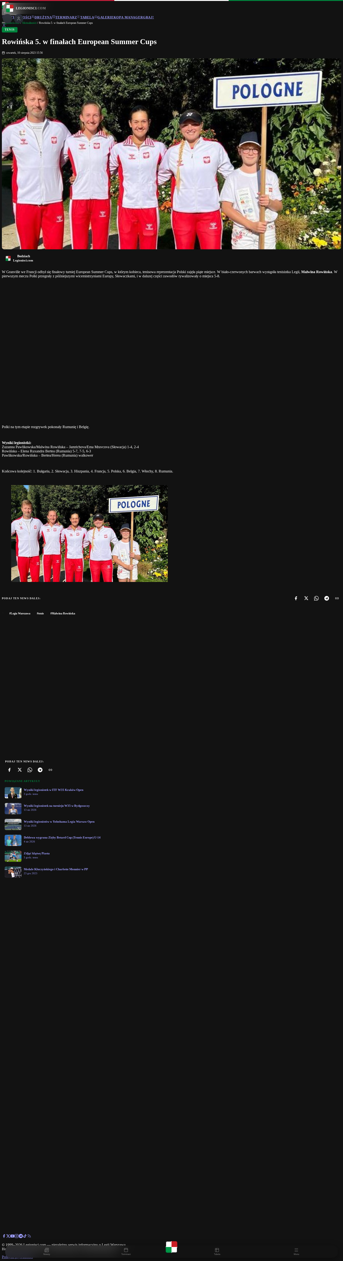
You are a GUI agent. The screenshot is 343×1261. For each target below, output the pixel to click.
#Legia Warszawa (19, 613)
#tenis (40, 613)
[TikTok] (25, 1237)
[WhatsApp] (316, 598)
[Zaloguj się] (4, 26)
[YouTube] (12, 1237)
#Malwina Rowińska (62, 613)
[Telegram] (326, 598)
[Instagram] (16, 1237)
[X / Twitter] (8, 1237)
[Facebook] (296, 598)
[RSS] (29, 1237)
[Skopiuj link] (337, 598)
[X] (306, 598)
